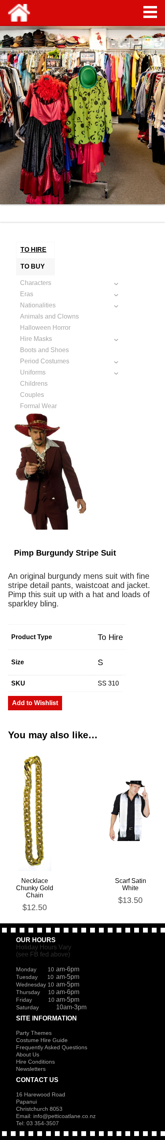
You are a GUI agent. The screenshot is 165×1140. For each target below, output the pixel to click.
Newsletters (31, 1069)
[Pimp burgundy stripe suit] (82, 470)
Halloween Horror (45, 327)
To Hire (110, 637)
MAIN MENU (150, 12)
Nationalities (38, 305)
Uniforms (33, 372)
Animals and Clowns (49, 316)
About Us (27, 1054)
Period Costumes (44, 361)
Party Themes (34, 1033)
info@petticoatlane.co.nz (65, 1116)
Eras (26, 294)
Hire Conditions (35, 1061)
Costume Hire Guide (42, 1040)
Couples (32, 394)
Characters (35, 282)
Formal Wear (38, 406)
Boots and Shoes (44, 350)
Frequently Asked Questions (51, 1047)
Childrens (34, 383)
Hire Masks (36, 338)
